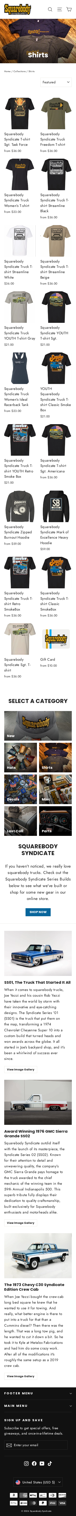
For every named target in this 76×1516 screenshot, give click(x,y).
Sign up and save (23, 1420)
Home (7, 71)
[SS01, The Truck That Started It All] (38, 953)
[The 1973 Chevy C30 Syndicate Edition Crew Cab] (38, 1255)
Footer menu (18, 1393)
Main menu (15, 1406)
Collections (20, 71)
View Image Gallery (20, 1069)
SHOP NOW (38, 912)
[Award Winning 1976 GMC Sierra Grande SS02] (38, 1102)
